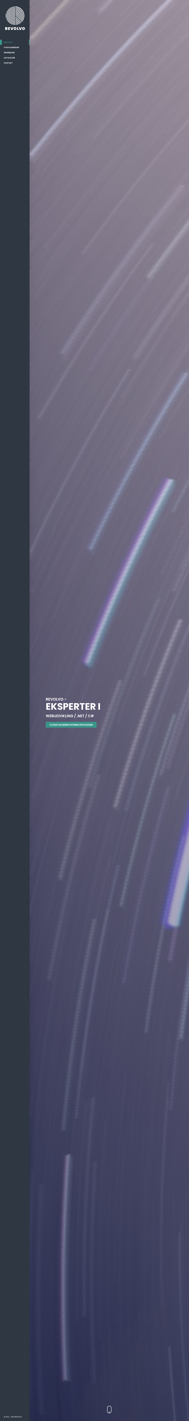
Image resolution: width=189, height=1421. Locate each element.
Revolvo (8, 42)
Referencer (9, 52)
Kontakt (8, 63)
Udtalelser (9, 57)
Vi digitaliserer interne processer (71, 724)
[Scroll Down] (109, 1409)
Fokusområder (11, 47)
